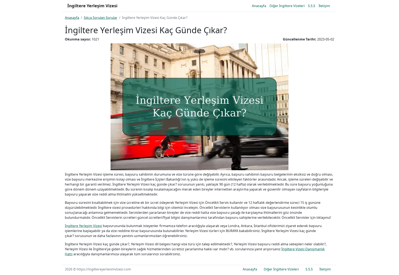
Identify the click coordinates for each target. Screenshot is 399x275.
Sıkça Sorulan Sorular (100, 17)
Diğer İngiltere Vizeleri (287, 6)
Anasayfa (259, 6)
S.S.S (311, 6)
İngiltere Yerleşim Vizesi (83, 226)
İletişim (324, 6)
